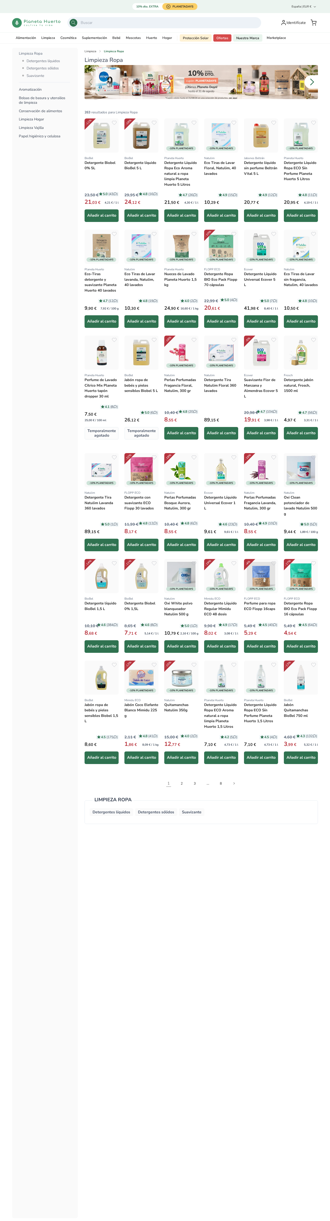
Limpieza (48, 38)
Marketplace (276, 38)
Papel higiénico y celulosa (39, 136)
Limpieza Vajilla (31, 127)
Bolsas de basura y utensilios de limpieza (42, 100)
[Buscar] (73, 22)
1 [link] (168, 783)
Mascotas (133, 38)
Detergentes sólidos (43, 68)
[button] (313, 22)
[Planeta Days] (201, 82)
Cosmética (68, 38)
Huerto (151, 38)
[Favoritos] (114, 123)
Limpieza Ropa (31, 53)
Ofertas (222, 38)
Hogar (167, 38)
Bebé (116, 38)
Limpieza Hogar (31, 119)
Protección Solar (195, 38)
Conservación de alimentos (40, 111)
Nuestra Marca (247, 38)
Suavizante (35, 75)
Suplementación (94, 38)
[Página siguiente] (234, 783)
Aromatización (30, 89)
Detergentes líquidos (43, 61)
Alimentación (26, 38)
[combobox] (164, 22)
